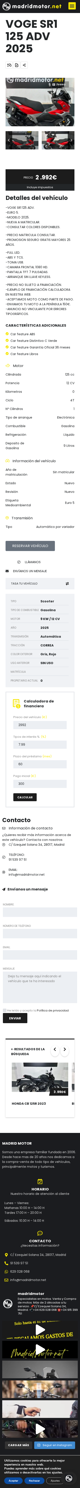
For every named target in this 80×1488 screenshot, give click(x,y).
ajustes (57, 1473)
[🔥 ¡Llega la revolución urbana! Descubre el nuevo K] (40, 1389)
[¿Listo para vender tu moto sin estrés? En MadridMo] (40, 1409)
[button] (72, 5)
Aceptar (13, 1480)
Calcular (25, 797)
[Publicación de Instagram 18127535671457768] (40, 1330)
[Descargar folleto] (16, 65)
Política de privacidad (53, 1010)
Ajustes (55, 1480)
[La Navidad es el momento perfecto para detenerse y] (40, 1349)
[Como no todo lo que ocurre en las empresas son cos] (40, 1429)
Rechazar (34, 1480)
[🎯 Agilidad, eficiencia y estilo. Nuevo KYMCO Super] (40, 1369)
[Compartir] (24, 65)
